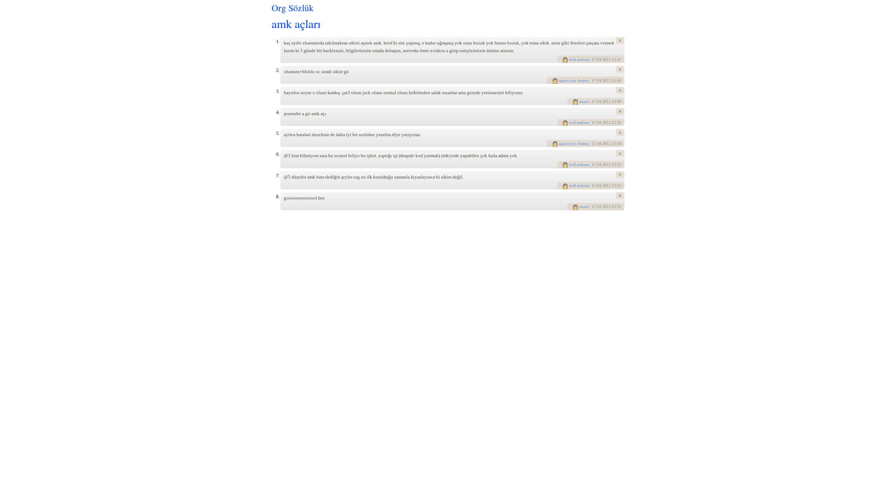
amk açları (296, 23)
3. (277, 91)
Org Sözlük (293, 8)
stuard (584, 101)
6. (277, 154)
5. (277, 133)
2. (277, 70)
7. (277, 175)
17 (594, 59)
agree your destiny (574, 80)
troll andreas (579, 59)
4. (277, 112)
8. (277, 196)
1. (277, 41)
